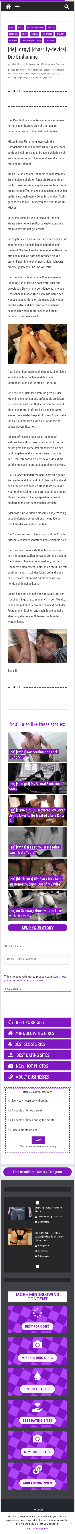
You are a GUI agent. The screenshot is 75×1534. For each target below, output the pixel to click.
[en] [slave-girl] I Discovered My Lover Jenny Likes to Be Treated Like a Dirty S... (37, 815)
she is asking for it (35, 77)
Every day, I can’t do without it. (29, 1100)
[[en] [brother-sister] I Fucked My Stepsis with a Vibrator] (20, 1215)
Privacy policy (40, 1528)
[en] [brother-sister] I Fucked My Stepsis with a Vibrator (49, 1213)
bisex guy (15, 70)
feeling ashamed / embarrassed (41, 70)
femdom (60, 70)
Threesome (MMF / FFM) (31, 41)
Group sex (13, 34)
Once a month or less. (24, 1130)
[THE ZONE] (8, 6)
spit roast (48, 77)
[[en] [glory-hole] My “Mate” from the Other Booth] (20, 1246)
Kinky (24, 34)
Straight (60, 34)
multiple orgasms (50, 73)
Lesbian (34, 34)
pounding (12, 77)
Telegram (55, 1172)
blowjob (23, 70)
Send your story (38, 927)
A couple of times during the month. (33, 1120)
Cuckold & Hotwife (35, 27)
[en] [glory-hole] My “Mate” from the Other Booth (48, 1244)
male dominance (26, 73)
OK (29, 1528)
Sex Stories (47, 34)
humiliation (13, 73)
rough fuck (21, 77)
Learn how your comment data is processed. (35, 978)
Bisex (20, 27)
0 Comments (59, 64)
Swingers (13, 41)
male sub (38, 73)
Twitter (40, 1172)
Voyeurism (50, 41)
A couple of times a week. (27, 1110)
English (51, 27)
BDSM (11, 27)
